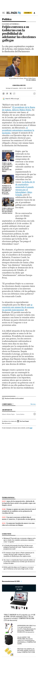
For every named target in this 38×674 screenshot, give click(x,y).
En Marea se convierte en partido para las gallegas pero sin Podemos (7, 190)
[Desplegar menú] (3, 12)
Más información (6, 423)
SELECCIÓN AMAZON (19, 588)
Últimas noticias (8, 497)
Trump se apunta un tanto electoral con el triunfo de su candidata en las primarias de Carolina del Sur (19, 511)
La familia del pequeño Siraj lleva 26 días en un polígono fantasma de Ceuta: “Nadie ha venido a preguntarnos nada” (18, 547)
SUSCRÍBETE (28, 13)
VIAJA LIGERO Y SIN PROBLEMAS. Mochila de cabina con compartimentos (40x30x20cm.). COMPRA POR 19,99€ (26, 640)
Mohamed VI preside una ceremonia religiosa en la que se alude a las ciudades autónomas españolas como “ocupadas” (19, 540)
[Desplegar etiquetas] (34, 414)
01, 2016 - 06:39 (25, 88)
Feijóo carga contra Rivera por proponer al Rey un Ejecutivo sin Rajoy (7, 167)
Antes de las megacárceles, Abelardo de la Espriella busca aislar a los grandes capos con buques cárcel (18, 503)
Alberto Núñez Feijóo (8, 414)
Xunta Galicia (20, 414)
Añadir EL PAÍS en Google (12, 98)
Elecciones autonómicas (10, 24)
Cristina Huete (19, 85)
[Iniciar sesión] (34, 12)
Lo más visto (6, 534)
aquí (31, 428)
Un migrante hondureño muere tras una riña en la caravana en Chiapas (18, 524)
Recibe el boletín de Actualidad (14, 398)
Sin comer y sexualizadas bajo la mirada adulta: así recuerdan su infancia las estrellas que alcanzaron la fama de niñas (19, 561)
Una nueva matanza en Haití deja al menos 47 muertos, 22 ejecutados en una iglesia (18, 518)
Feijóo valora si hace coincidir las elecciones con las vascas (8, 211)
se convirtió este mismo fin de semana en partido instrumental (18, 307)
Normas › (33, 404)
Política (6, 19)
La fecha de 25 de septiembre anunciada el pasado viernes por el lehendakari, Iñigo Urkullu (25, 188)
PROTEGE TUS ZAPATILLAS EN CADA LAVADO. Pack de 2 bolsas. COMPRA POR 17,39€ (26, 650)
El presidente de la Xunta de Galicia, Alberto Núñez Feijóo (18, 108)
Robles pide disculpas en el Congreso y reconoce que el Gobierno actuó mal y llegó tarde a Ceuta (19, 568)
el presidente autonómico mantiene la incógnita (18, 130)
